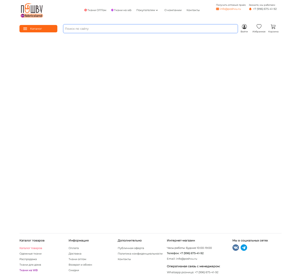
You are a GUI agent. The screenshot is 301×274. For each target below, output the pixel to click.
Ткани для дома (30, 264)
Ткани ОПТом (96, 10)
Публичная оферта (131, 248)
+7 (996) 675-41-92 (264, 8)
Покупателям (147, 10)
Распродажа (28, 259)
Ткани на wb (122, 10)
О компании (173, 10)
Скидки (74, 270)
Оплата (74, 248)
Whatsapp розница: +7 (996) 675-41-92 (192, 272)
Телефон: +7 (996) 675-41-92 (185, 253)
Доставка (75, 253)
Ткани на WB (28, 270)
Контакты (193, 10)
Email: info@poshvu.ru (182, 258)
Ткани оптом (77, 259)
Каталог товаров (30, 248)
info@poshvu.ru (230, 8)
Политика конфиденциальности (140, 253)
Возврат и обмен (80, 264)
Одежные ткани (30, 253)
